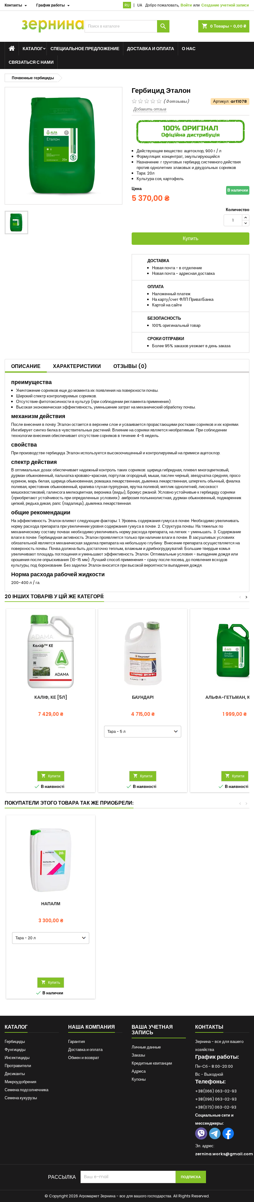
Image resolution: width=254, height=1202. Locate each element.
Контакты (209, 1027)
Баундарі (143, 697)
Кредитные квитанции (152, 1063)
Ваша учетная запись (152, 1029)
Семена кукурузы (21, 1098)
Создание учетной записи (225, 5)
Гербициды (15, 1041)
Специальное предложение (84, 48)
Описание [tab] (26, 366)
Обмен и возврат (83, 1058)
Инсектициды (17, 1058)
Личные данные (146, 1047)
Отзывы (130, 366)
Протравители (18, 1066)
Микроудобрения (20, 1082)
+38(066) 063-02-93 (216, 1091)
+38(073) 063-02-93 (215, 1107)
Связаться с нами (31, 62)
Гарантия (76, 1041)
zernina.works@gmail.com (224, 1154)
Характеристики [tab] (77, 366)
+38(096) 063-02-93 (216, 1099)
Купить (190, 238)
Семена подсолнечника (26, 1090)
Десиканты (15, 1074)
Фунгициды (15, 1050)
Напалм (50, 904)
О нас (188, 48)
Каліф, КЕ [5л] (50, 697)
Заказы (138, 1055)
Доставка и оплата (150, 48)
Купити (50, 776)
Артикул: (221, 101)
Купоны (139, 1079)
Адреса (139, 1071)
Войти (186, 5)
